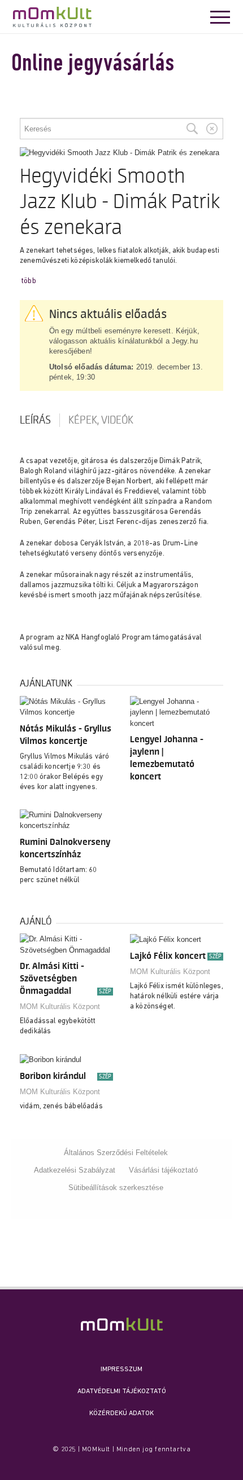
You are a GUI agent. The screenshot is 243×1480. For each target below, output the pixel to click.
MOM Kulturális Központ (60, 1006)
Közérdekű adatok (121, 1413)
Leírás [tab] (35, 420)
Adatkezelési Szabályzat (74, 1170)
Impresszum (121, 1369)
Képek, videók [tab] (100, 420)
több (28, 281)
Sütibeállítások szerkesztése (115, 1187)
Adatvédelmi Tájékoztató (121, 1391)
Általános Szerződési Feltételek (116, 1152)
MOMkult (52, 17)
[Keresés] (192, 128)
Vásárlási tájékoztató (163, 1170)
